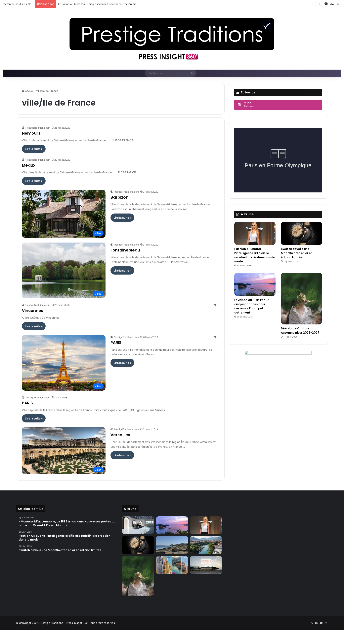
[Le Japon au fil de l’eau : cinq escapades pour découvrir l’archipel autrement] (255, 284)
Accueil (29, 90)
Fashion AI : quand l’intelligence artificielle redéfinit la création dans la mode (254, 255)
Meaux (28, 165)
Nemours (31, 133)
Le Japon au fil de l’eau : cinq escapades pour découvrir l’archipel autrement (105, 4)
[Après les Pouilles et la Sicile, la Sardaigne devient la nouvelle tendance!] (172, 545)
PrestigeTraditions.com (37, 127)
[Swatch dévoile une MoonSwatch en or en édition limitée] (301, 233)
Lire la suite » (34, 148)
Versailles (120, 435)
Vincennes (32, 310)
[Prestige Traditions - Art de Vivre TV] (172, 39)
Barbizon (119, 197)
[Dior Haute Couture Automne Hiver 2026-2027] (301, 298)
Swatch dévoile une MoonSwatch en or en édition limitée (297, 253)
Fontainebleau (125, 250)
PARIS (115, 342)
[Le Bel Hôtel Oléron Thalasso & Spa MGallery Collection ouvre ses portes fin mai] (206, 565)
